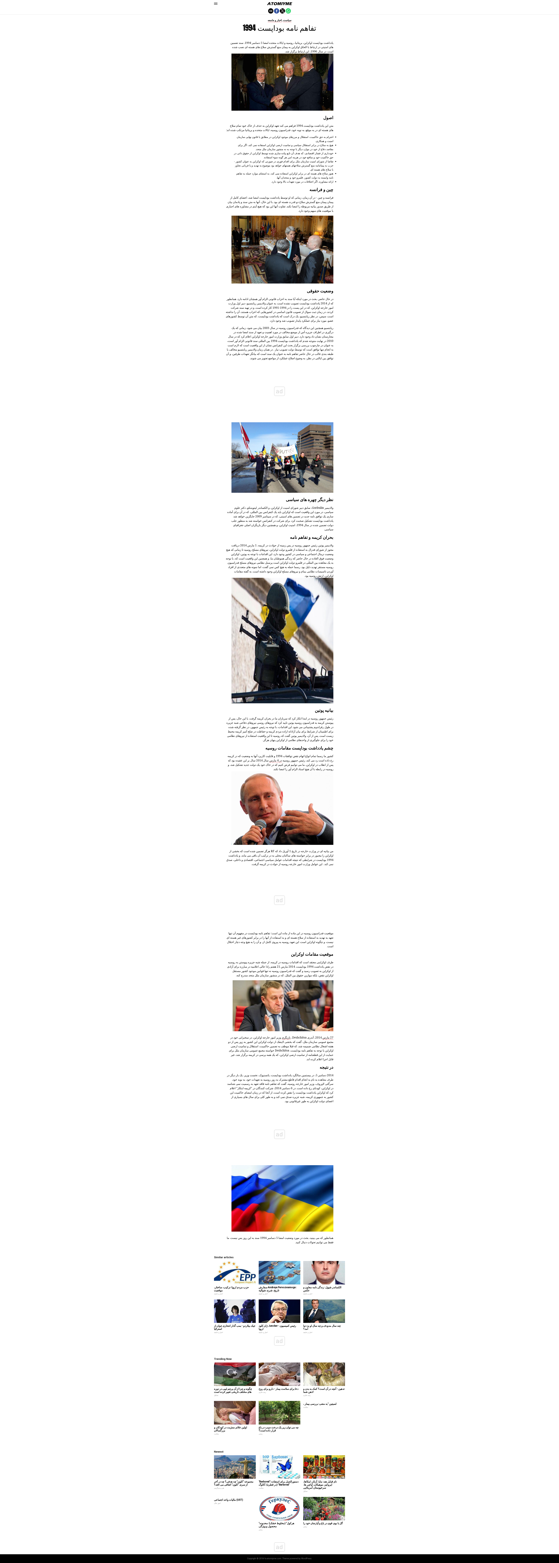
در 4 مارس (275, 760)
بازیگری (286, 1037)
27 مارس (327, 1037)
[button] (215, 4)
